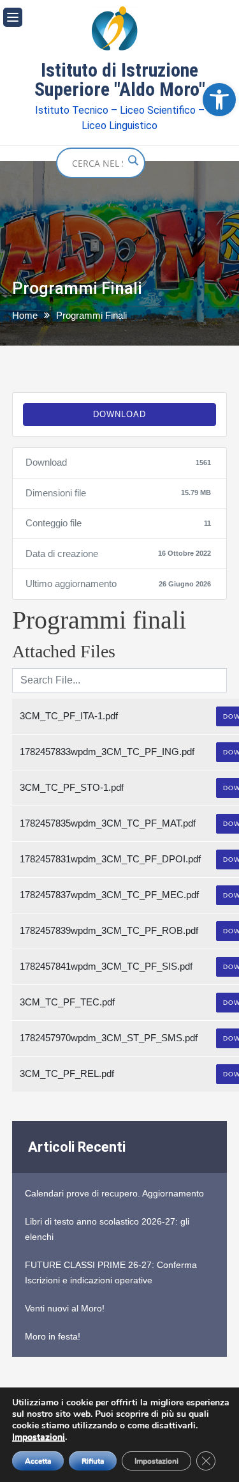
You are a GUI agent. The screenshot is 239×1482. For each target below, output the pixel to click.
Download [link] (119, 414)
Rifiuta (93, 1461)
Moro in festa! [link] (52, 1336)
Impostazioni (38, 1437)
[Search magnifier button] (132, 160)
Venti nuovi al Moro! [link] (65, 1308)
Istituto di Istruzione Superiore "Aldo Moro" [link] (119, 80)
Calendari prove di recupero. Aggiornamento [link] (114, 1193)
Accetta (38, 1461)
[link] (219, 99)
